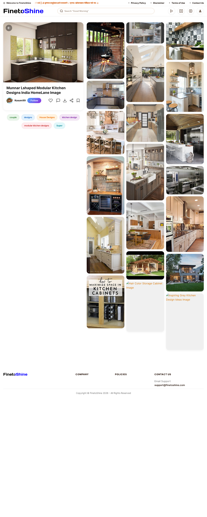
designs (28, 117)
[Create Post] (190, 11)
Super (59, 125)
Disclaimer (158, 3)
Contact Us (198, 3)
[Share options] (121, 26)
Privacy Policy (138, 3)
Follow (34, 100)
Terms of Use (178, 3)
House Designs (47, 117)
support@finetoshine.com (169, 385)
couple (13, 117)
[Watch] (181, 11)
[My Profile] (200, 11)
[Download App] (171, 11)
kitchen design (69, 117)
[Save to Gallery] (121, 31)
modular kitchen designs (36, 125)
